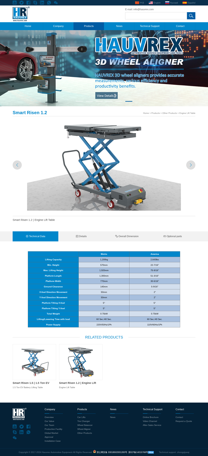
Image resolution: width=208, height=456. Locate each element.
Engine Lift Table (187, 113)
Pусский (174, 3)
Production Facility (53, 429)
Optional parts (174, 236)
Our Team (49, 425)
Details (82, 236)
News (119, 26)
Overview (49, 417)
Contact (180, 26)
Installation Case (53, 441)
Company (58, 26)
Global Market (51, 433)
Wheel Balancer (85, 425)
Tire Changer (83, 421)
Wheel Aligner (84, 429)
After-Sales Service (152, 425)
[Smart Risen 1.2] (80, 362)
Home (28, 26)
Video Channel (150, 421)
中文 (142, 3)
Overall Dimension (128, 236)
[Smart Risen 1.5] (34, 362)
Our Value (49, 421)
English (157, 3)
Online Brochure (151, 417)
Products (89, 26)
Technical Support (149, 26)
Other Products (169, 113)
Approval (49, 437)
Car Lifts (81, 417)
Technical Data (36, 236)
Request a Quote (184, 421)
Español (191, 3)
